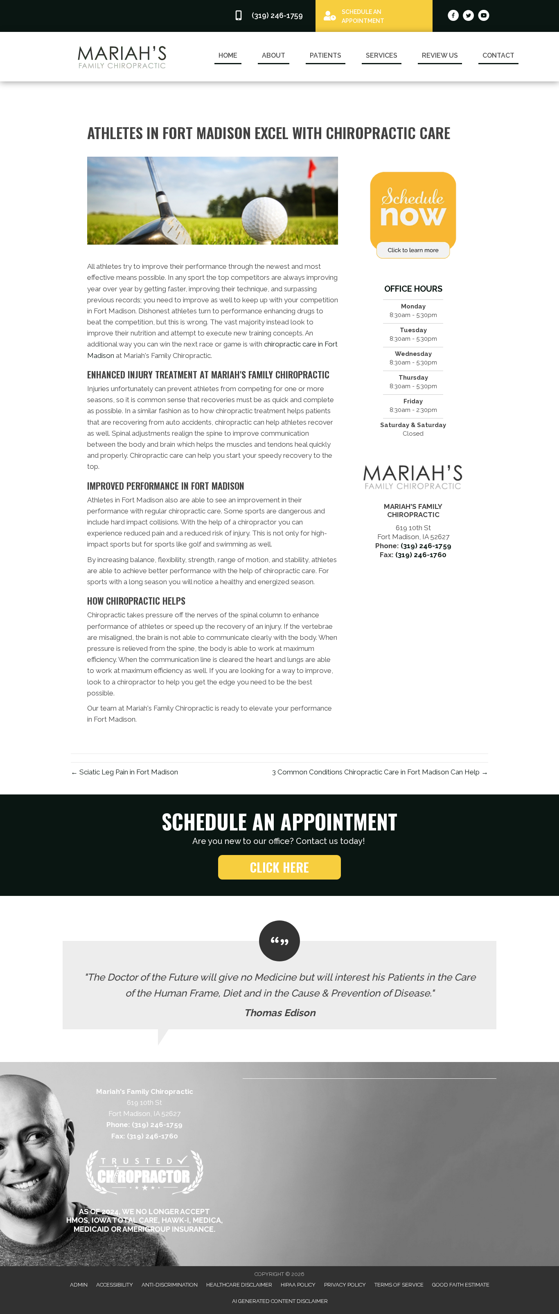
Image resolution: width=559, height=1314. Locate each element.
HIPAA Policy (298, 1285)
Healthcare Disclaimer (239, 1285)
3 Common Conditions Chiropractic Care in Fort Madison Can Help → (380, 772)
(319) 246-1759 (426, 546)
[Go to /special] (374, 15)
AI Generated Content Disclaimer (280, 1301)
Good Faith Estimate (460, 1285)
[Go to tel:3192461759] (270, 16)
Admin (79, 1285)
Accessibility (114, 1285)
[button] (279, 867)
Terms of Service (399, 1285)
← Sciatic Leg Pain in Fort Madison (124, 772)
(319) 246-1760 (420, 555)
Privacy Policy (345, 1285)
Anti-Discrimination (170, 1285)
